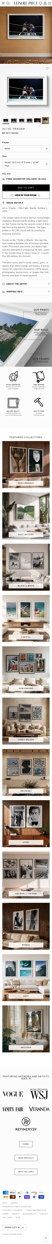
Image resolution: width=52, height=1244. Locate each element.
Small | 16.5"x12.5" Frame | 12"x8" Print (22, 164)
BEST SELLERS (26, 1172)
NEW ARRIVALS (26, 1158)
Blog (18, 1217)
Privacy (15, 1214)
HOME (26, 1144)
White (7, 148)
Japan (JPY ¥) (12, 1227)
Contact (44, 1214)
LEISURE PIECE (15, 1234)
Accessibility (29, 1214)
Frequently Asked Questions (16, 1206)
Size (4, 156)
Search (14, 1203)
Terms (5, 1214)
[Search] (9, 3)
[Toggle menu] (3, 3)
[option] (26, 89)
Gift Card (7, 1217)
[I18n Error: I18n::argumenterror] (26, 195)
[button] (47, 68)
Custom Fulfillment (12, 1210)
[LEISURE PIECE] (26, 3)
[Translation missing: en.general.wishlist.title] (40, 3)
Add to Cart (26, 188)
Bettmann (12, 133)
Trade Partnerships (36, 1210)
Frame (5, 142)
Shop (4, 1203)
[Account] (45, 3)
